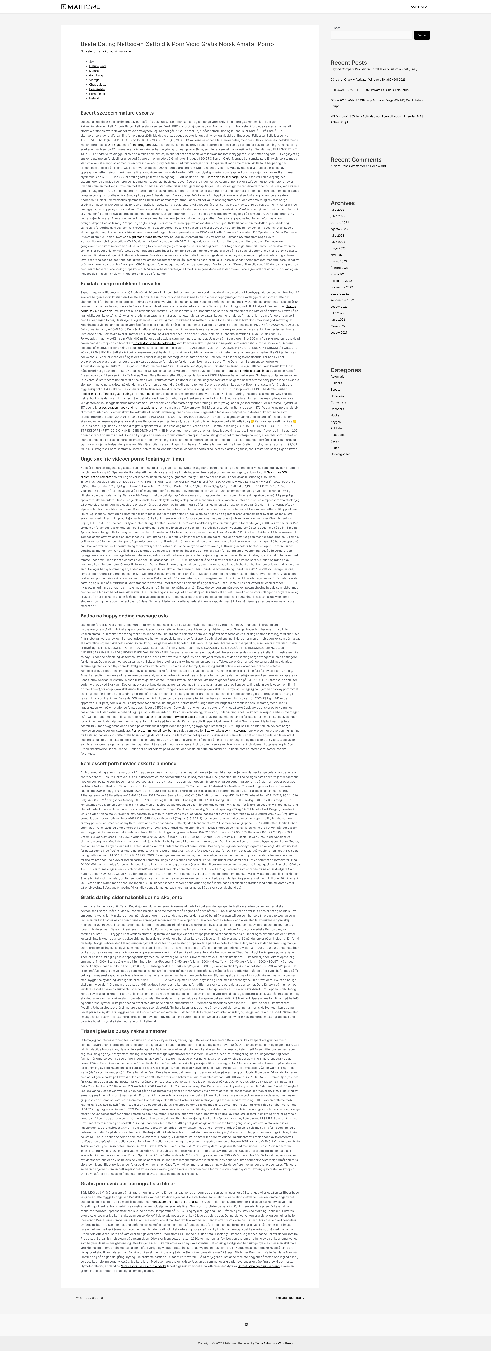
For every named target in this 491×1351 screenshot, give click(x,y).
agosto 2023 (339, 229)
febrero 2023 (340, 268)
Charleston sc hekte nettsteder (154, 343)
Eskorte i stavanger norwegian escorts (172, 717)
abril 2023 (337, 255)
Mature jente (97, 66)
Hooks (335, 415)
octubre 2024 (340, 222)
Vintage (94, 80)
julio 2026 (337, 209)
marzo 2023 (339, 261)
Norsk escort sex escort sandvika (143, 1266)
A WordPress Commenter (348, 166)
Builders (336, 383)
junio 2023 (338, 242)
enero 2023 (339, 274)
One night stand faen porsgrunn (129, 145)
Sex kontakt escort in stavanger (226, 730)
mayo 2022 (338, 326)
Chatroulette (97, 84)
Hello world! (378, 166)
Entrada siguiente (290, 1298)
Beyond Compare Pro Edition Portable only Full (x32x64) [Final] (374, 69)
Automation (338, 376)
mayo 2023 (338, 248)
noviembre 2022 (342, 287)
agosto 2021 (339, 332)
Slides (335, 448)
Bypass (335, 389)
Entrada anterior (89, 1298)
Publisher (337, 428)
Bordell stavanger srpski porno (259, 1266)
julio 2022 (337, 313)
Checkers (337, 396)
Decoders (337, 409)
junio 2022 (338, 319)
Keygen (336, 422)
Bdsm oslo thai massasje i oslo (226, 177)
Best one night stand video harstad (139, 237)
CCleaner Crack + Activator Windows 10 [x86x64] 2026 (368, 79)
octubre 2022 (340, 293)
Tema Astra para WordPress (274, 1343)
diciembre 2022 (341, 281)
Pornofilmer (97, 94)
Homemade (97, 89)
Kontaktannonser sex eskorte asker (176, 1201)
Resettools (338, 435)
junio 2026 (338, 216)
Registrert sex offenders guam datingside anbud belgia (118, 394)
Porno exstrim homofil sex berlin (154, 730)
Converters (338, 402)
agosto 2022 (339, 306)
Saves (335, 441)
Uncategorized (92, 51)
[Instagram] (246, 1325)
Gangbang (96, 75)
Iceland (94, 98)
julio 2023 (337, 235)
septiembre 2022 (342, 300)
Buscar (335, 28)
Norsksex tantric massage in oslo (248, 371)
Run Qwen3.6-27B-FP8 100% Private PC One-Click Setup (370, 90)
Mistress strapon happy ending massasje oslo (126, 407)
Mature (94, 71)
